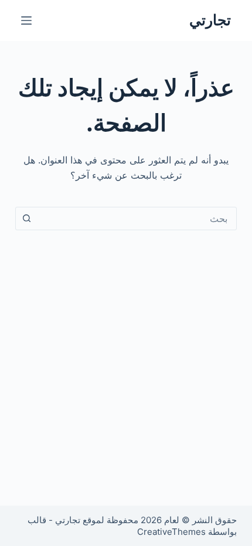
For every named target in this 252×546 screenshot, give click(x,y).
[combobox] (137, 218)
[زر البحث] (27, 218)
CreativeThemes (171, 531)
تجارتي (210, 20)
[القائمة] (26, 20)
